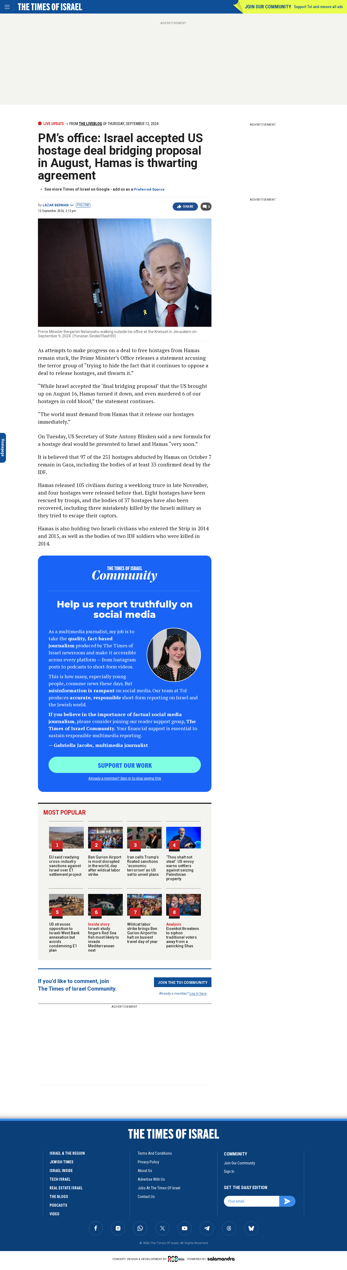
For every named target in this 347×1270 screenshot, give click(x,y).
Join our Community (268, 6)
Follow (83, 205)
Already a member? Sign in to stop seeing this (124, 778)
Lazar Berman (56, 205)
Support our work (125, 765)
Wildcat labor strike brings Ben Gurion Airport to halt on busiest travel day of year (142, 933)
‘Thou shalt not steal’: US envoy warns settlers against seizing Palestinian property (180, 868)
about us (145, 1170)
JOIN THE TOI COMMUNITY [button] (182, 982)
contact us (146, 1196)
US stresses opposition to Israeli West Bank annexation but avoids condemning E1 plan (64, 937)
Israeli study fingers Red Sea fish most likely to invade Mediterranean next (103, 937)
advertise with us (151, 1179)
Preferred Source (149, 189)
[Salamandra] (220, 1259)
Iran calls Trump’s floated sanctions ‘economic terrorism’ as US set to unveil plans (143, 866)
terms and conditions (155, 1153)
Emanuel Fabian (47, 1210)
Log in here (198, 993)
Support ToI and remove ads (318, 7)
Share (188, 206)
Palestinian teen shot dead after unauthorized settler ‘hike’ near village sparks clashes (39, 1192)
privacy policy (148, 1162)
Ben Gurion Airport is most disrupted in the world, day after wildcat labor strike (104, 866)
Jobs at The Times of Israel (159, 1188)
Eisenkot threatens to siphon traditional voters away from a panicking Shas (182, 935)
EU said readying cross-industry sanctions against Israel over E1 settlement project (65, 866)
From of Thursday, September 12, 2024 (113, 124)
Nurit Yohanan (19, 1210)
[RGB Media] (177, 1259)
